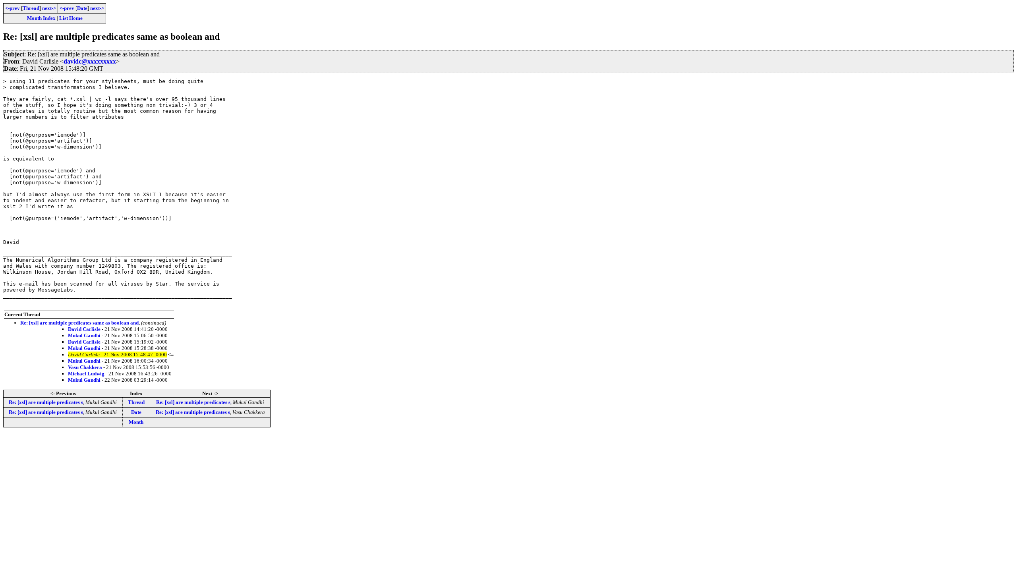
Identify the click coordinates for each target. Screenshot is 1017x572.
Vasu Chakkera (85, 367)
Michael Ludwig (86, 374)
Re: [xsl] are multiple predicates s (46, 402)
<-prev (12, 8)
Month (136, 422)
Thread (31, 8)
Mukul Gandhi (84, 335)
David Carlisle (84, 329)
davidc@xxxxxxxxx (90, 61)
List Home (71, 18)
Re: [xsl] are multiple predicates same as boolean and (79, 323)
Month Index (41, 18)
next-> (49, 8)
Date (82, 8)
